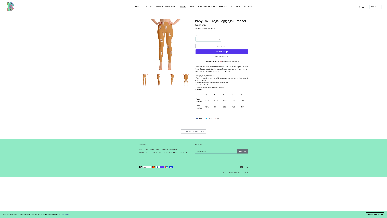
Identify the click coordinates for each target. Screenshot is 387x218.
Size (197, 35)
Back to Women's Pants (195, 131)
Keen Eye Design (232, 172)
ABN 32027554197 (243, 172)
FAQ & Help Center (152, 149)
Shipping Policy (144, 152)
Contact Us (184, 152)
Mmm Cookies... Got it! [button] (375, 214)
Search (141, 149)
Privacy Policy (156, 152)
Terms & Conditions (170, 152)
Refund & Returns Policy (170, 149)
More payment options (221, 56)
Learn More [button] (65, 214)
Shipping (198, 28)
